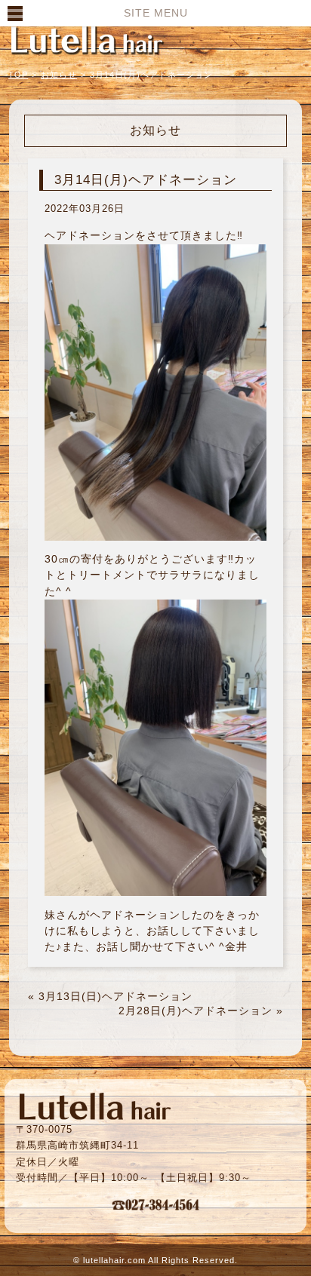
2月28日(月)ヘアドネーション (196, 1011)
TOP (18, 74)
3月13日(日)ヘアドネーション (115, 996)
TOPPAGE (87, 39)
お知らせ (59, 74)
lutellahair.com (114, 1260)
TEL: (155, 1204)
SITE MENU (156, 13)
